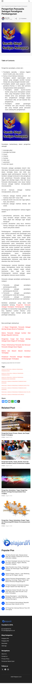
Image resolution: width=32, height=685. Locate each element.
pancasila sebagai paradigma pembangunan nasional (14, 388)
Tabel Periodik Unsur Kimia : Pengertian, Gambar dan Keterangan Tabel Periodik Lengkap (17, 568)
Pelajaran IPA (5, 638)
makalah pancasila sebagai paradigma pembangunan (12, 374)
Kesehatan (4, 643)
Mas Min (7, 18)
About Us (4, 654)
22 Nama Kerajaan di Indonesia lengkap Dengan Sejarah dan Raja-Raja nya (17, 585)
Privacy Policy (5, 658)
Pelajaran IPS (5, 641)
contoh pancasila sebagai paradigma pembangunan (12, 370)
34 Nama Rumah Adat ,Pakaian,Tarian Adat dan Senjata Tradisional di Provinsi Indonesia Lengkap (17, 556)
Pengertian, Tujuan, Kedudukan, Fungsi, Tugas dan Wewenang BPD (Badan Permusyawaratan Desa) (16, 521)
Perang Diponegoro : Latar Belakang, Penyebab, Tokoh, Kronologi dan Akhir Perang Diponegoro (16, 597)
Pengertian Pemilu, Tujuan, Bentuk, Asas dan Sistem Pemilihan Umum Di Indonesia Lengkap (16, 462)
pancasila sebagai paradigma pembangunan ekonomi (14, 382)
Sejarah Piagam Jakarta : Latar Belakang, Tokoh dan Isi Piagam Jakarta (17, 574)
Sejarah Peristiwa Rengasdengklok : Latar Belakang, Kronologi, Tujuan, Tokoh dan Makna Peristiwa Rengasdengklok (17, 580)
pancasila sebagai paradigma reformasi (13, 394)
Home (3, 6)
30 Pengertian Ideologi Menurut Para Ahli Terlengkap (17, 608)
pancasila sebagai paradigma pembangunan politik (16, 392)
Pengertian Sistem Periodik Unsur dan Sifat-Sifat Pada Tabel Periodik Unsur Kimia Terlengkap (16, 591)
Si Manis (3, 437)
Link (20, 18)
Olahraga (4, 646)
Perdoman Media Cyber (8, 661)
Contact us (4, 656)
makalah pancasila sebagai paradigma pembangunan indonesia (12, 378)
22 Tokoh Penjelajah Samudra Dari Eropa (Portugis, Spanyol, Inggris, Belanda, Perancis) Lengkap (17, 562)
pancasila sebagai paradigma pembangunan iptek (15, 385)
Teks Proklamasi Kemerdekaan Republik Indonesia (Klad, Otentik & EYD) (17, 603)
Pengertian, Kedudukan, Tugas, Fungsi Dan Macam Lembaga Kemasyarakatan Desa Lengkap (14, 491)
